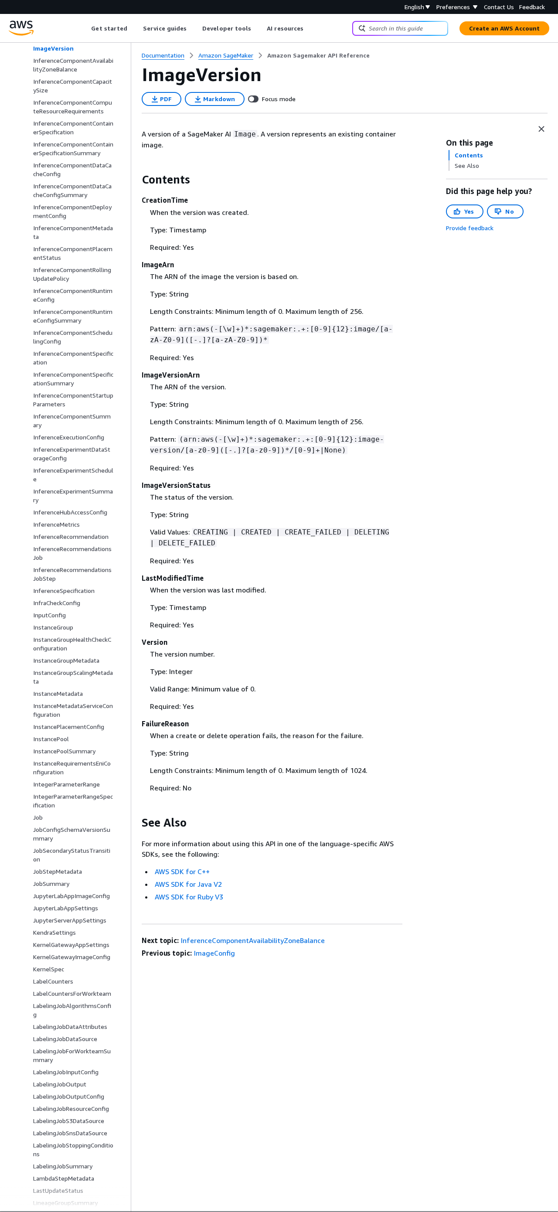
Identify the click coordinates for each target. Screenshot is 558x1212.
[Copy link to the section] (134, 179)
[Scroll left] (84, 28)
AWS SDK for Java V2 (188, 884)
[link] (318, 55)
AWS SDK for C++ (182, 871)
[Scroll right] (310, 28)
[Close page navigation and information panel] (541, 129)
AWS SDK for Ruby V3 (189, 896)
